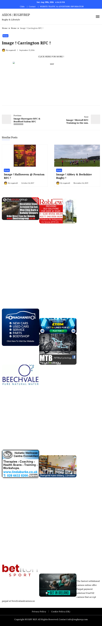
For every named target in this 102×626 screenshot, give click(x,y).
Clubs (22, 6)
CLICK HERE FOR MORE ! (51, 56)
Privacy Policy (39, 611)
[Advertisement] (20, 260)
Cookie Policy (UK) (60, 611)
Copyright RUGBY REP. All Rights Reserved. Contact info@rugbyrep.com (51, 619)
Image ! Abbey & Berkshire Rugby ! (74, 176)
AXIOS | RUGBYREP (16, 15)
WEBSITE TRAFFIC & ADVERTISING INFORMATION (62, 6)
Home (5, 36)
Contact (32, 6)
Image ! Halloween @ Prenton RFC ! (24, 176)
